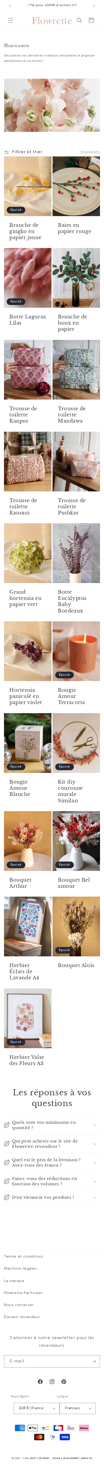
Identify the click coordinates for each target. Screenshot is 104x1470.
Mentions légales (20, 1269)
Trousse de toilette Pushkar (72, 506)
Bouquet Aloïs (76, 965)
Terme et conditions (23, 1257)
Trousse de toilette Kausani (23, 506)
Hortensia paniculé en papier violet (25, 696)
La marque (14, 1281)
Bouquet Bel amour (74, 883)
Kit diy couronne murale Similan (70, 791)
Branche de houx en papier (72, 323)
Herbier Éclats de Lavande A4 (24, 972)
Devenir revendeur (22, 1317)
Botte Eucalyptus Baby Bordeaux (72, 601)
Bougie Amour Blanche (19, 788)
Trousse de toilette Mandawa (72, 414)
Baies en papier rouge (74, 228)
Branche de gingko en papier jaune (25, 231)
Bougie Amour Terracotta (71, 696)
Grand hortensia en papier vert (25, 598)
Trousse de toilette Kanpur (23, 414)
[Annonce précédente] (10, 6)
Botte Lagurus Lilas (27, 320)
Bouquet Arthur (20, 883)
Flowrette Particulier (23, 1293)
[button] (11, 20)
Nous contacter (19, 1305)
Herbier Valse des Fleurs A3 (26, 1060)
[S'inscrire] (94, 1361)
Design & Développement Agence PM (72, 1459)
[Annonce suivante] (94, 6)
